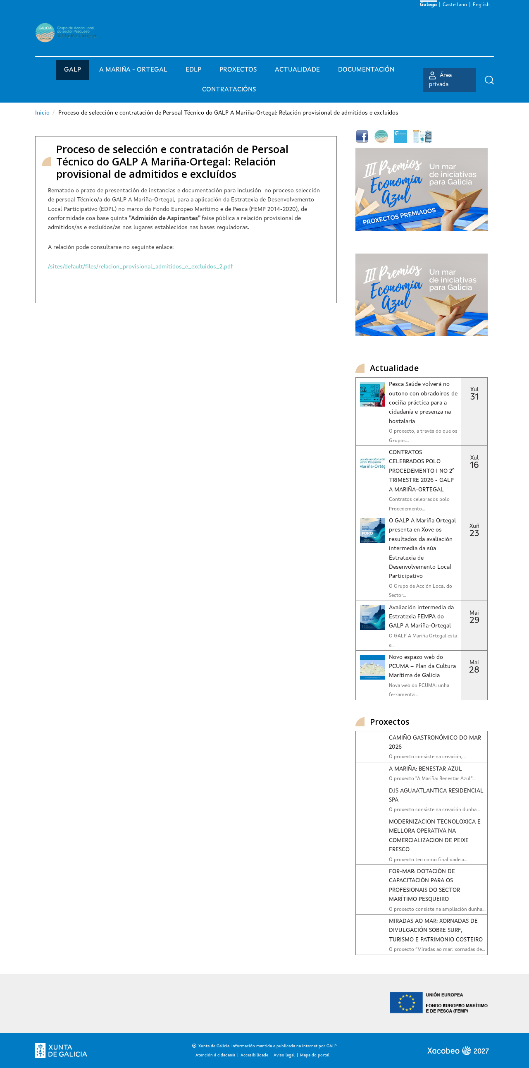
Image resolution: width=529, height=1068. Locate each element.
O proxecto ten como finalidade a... (428, 859)
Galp (72, 70)
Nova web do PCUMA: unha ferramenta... (419, 690)
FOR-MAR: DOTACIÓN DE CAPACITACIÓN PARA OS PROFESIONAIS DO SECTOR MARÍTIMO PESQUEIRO (424, 885)
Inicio (42, 113)
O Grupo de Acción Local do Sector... (420, 591)
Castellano (455, 4)
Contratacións (229, 89)
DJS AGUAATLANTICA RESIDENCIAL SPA (436, 795)
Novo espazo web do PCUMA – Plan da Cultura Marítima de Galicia (422, 666)
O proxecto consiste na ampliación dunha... (437, 909)
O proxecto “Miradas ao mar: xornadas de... (437, 949)
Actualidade (297, 70)
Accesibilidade (254, 1055)
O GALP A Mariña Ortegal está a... (423, 641)
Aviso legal (284, 1055)
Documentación (366, 70)
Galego (428, 4)
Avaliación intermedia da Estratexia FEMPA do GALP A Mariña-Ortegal (421, 617)
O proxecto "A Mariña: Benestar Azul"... (432, 778)
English (481, 4)
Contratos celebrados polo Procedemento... (419, 504)
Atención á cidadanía (215, 1055)
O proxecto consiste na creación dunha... (434, 809)
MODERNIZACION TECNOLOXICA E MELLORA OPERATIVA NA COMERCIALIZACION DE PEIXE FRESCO (435, 835)
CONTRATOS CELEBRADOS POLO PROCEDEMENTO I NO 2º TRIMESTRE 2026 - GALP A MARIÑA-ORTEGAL (422, 471)
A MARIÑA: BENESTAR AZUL (425, 769)
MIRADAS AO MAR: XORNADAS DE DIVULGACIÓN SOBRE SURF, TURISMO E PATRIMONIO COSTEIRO (436, 930)
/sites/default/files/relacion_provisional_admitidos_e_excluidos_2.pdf (140, 267)
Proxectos (238, 70)
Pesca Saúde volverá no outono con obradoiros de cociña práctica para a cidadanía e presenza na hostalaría (423, 402)
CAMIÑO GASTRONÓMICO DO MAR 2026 (435, 742)
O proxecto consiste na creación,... (427, 756)
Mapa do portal (314, 1055)
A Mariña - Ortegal (133, 70)
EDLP (193, 70)
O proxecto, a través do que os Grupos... (423, 436)
